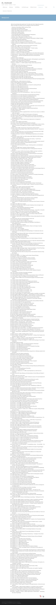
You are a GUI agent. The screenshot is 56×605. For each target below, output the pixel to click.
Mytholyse (11, 7)
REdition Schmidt (33, 7)
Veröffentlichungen (25, 7)
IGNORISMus (17, 7)
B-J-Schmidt (7, 3)
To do (46, 7)
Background (41, 7)
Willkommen (5, 7)
